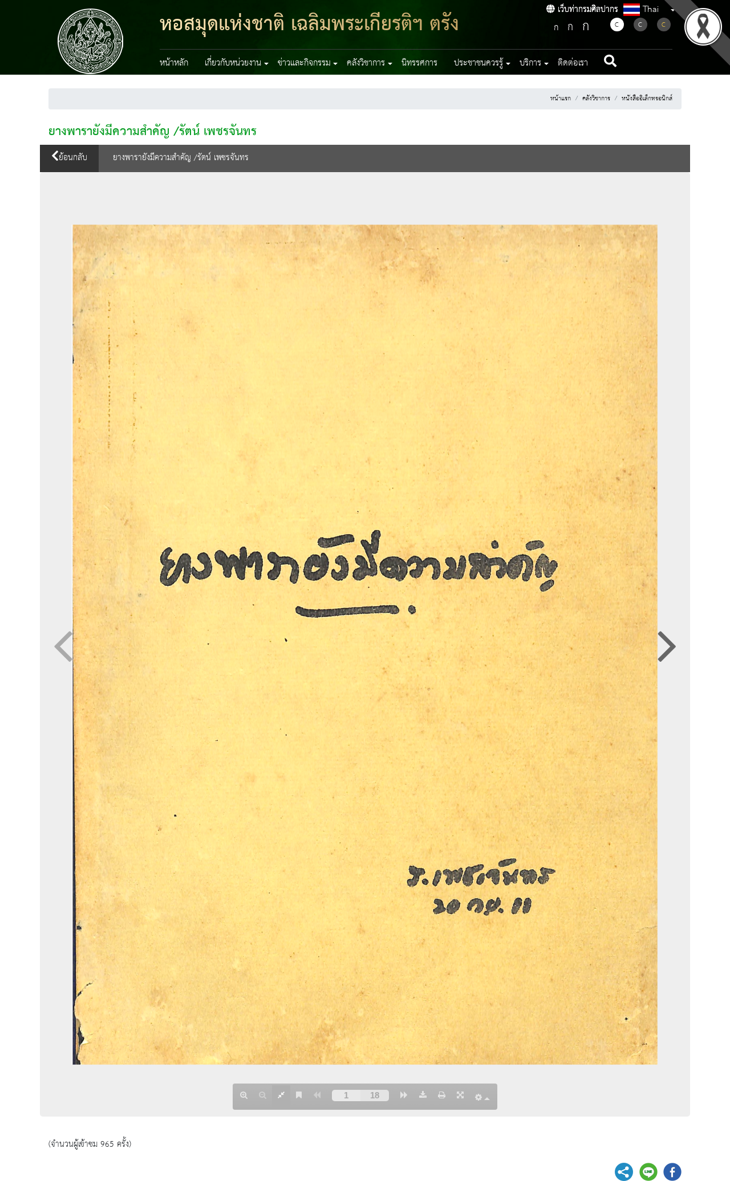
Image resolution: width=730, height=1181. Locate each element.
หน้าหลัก (174, 63)
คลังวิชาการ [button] (366, 63)
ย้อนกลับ (73, 158)
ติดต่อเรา (573, 63)
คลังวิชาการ (596, 98)
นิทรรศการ (419, 63)
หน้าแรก (560, 98)
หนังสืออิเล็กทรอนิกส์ (647, 98)
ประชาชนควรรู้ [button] (478, 63)
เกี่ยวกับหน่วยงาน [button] (233, 63)
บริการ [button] (530, 63)
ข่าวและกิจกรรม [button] (304, 63)
